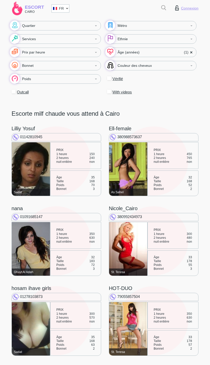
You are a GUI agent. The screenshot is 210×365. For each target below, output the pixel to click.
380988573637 (129, 137)
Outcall (23, 92)
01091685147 (31, 216)
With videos (122, 92)
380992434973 (129, 216)
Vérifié (117, 79)
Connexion (189, 8)
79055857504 (128, 296)
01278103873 (31, 296)
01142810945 (31, 137)
